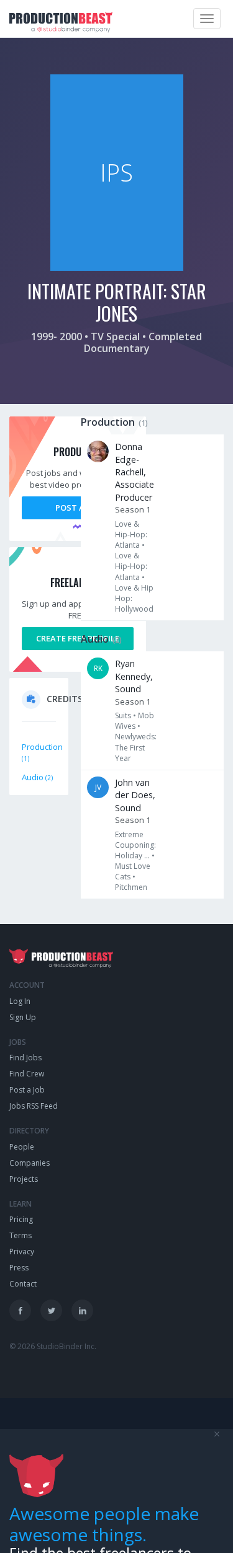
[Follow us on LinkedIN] (82, 1310)
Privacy (21, 1251)
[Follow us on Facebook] (20, 1310)
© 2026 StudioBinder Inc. (52, 1346)
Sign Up (22, 1017)
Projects (23, 1179)
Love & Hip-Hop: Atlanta (131, 534)
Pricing (21, 1219)
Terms (20, 1235)
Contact (23, 1283)
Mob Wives (134, 720)
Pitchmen (131, 887)
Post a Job (77, 507)
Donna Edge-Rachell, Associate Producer (134, 472)
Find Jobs (25, 1057)
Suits (123, 715)
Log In (19, 1001)
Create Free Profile (77, 638)
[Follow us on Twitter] (51, 1310)
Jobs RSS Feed (33, 1106)
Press (19, 1267)
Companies (29, 1163)
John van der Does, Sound (135, 795)
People (21, 1147)
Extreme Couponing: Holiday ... (135, 845)
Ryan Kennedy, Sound (134, 676)
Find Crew (26, 1073)
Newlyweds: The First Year (136, 747)
